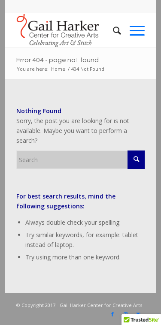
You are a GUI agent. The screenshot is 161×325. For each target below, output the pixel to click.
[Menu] (133, 30)
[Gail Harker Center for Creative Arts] (67, 30)
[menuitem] (112, 30)
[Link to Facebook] (112, 314)
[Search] (112, 30)
